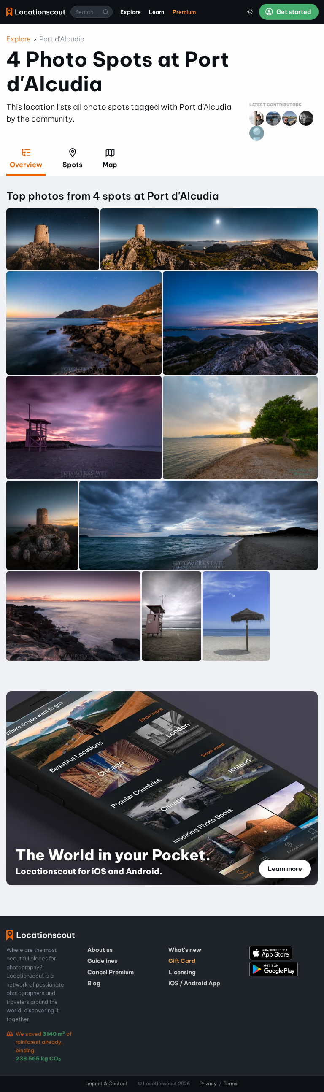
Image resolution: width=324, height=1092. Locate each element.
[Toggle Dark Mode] (250, 11)
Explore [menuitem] (130, 11)
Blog (93, 983)
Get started (293, 12)
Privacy (208, 1084)
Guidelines (102, 961)
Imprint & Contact (107, 1084)
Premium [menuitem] (184, 11)
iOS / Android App (194, 983)
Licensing (182, 972)
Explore (18, 39)
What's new (184, 950)
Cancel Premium (110, 972)
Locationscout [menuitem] (35, 12)
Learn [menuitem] (157, 11)
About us (100, 950)
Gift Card (181, 961)
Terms (231, 1084)
